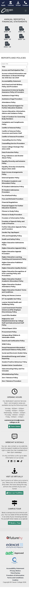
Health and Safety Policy (11, 239)
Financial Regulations (10, 202)
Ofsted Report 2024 (9, 328)
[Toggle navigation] (26, 10)
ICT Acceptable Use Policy (11, 299)
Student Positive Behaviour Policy (14, 362)
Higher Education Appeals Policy (14, 248)
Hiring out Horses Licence (11, 295)
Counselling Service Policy (11, 140)
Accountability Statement (11, 81)
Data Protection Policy (10, 152)
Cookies (15, 580)
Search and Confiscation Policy (13, 341)
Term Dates (15, 426)
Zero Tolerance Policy (10, 378)
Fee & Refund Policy (9, 195)
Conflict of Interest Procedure (13, 136)
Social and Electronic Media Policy (14, 353)
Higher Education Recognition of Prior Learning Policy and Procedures (14, 273)
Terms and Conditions (15, 578)
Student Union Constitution (12, 365)
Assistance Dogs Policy (10, 95)
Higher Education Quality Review (14, 268)
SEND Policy (6, 344)
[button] (26, 67)
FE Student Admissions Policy (13, 186)
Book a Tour (15, 523)
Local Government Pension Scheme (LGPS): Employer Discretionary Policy (12, 310)
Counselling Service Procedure (13, 143)
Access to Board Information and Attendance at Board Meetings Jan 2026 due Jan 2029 (14, 76)
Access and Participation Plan (13, 70)
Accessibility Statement (15, 568)
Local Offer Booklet (9, 315)
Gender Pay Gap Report (10, 232)
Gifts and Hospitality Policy (12, 236)
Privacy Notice (15, 571)
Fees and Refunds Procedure (12, 199)
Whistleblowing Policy (10, 374)
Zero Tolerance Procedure (11, 381)
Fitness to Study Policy (10, 211)
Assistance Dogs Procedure (12, 99)
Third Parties (15, 573)
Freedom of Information (15, 575)
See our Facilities (15, 493)
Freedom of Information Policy (13, 218)
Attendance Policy (8, 102)
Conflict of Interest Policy (11, 128)
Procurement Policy (9, 332)
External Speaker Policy (10, 178)
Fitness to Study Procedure (12, 214)
